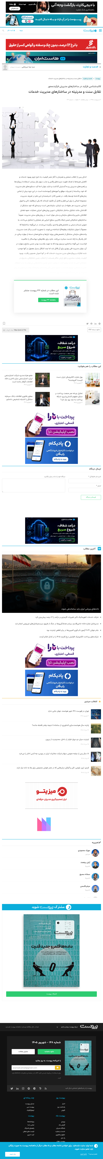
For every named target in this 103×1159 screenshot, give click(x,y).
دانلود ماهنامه (49, 1051)
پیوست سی (30, 1107)
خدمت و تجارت (90, 67)
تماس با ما (31, 1125)
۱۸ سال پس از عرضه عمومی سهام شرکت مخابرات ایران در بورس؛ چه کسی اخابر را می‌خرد (54, 753)
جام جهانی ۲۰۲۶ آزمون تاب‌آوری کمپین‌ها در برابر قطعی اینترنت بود (73, 630)
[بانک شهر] (51, 44)
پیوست (98, 78)
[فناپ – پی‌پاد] (51, 451)
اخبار (63, 1104)
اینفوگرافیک (30, 1110)
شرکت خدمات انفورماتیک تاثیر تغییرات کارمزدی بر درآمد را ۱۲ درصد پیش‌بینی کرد (67, 617)
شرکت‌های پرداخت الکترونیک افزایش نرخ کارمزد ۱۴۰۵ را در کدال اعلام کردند (69, 636)
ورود (20, 30)
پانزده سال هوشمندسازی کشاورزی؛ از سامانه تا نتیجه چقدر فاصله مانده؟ (60, 725)
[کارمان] (51, 824)
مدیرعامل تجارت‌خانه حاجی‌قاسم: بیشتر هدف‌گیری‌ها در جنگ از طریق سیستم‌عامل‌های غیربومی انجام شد (57, 623)
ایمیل (99, 486)
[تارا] (51, 424)
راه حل (63, 1138)
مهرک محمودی (84, 850)
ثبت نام (10, 30)
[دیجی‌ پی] (51, 7)
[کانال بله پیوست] (51, 20)
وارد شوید (13, 1154)
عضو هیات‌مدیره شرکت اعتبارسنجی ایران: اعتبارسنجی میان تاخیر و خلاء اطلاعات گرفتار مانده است (19, 378)
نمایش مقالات (23, 1051)
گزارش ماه (62, 1125)
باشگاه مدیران (60, 1128)
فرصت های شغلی (28, 1131)
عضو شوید (83, 1154)
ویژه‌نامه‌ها (30, 1122)
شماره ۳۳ (70, 100)
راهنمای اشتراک (29, 1128)
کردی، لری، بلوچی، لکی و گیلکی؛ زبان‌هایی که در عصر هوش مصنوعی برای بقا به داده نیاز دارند (53, 767)
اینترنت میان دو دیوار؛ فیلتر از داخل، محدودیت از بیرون (67, 739)
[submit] (57, 1068)
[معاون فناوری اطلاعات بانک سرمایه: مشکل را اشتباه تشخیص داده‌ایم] (42, 406)
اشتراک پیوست (51, 994)
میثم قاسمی (85, 886)
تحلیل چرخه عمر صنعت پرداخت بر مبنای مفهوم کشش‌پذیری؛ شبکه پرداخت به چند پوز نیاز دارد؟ (69, 396)
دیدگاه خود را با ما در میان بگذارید (54, 476)
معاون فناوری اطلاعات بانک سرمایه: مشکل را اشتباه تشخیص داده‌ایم (19, 398)
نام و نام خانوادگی (95, 476)
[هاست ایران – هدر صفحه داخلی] (51, 57)
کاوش (63, 1110)
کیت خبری (30, 1135)
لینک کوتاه (9, 330)
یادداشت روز (61, 1107)
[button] (100, 30)
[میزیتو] (51, 795)
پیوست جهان (61, 1141)
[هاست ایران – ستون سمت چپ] (51, 348)
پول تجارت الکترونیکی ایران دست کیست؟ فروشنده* (69, 379)
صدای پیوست (29, 1104)
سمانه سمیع (85, 874)
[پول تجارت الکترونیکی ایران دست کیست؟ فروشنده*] (92, 387)
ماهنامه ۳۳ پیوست (48, 300)
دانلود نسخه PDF (94, 329)
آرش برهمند (85, 862)
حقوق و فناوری (60, 1135)
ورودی (63, 1122)
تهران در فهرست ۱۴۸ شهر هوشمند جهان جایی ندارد (68, 711)
